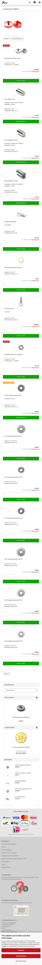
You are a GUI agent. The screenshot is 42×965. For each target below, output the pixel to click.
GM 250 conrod (9, 308)
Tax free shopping (6, 850)
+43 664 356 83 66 (7, 930)
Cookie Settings (5, 867)
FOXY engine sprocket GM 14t (13, 518)
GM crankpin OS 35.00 (11, 181)
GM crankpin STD (9, 99)
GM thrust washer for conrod (13, 267)
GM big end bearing (10, 221)
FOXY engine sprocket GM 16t (13, 600)
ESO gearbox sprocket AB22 (21, 717)
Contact (3, 847)
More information (21, 961)
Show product (21, 121)
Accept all (21, 950)
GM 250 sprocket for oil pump (13, 354)
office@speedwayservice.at (9, 931)
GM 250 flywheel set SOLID (12, 58)
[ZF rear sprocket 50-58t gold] (21, 737)
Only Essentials (21, 956)
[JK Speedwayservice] (4, 2)
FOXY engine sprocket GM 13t (13, 477)
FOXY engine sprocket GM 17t (13, 436)
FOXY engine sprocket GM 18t (13, 559)
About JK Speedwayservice (9, 844)
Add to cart (21, 80)
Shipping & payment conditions (9, 855)
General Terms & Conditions (9, 853)
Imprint (3, 864)
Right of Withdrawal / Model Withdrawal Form (13, 858)
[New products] (37, 697)
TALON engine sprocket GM (12, 395)
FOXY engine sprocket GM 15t (13, 641)
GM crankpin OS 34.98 (11, 140)
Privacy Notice (31, 946)
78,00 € (21, 721)
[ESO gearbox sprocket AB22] (21, 707)
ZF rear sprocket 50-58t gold (21, 747)
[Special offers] (37, 727)
